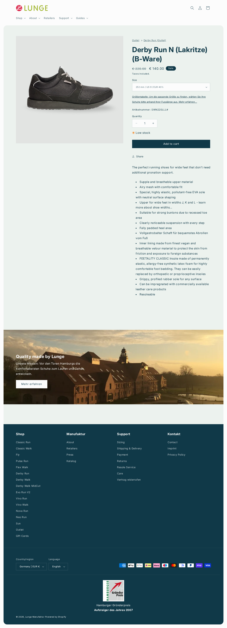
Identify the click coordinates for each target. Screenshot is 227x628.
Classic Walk (24, 448)
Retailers (72, 448)
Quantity (137, 116)
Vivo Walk (22, 504)
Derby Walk (23, 479)
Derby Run (22, 473)
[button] (20, 18)
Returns (122, 460)
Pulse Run (22, 460)
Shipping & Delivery (129, 448)
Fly (18, 454)
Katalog (71, 460)
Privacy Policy (176, 454)
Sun (18, 523)
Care (120, 473)
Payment (122, 454)
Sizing (121, 442)
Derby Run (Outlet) (155, 40)
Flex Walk (22, 467)
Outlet (135, 40)
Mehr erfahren (31, 384)
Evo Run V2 (23, 492)
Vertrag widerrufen (129, 479)
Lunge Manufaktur (35, 617)
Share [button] (139, 156)
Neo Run (21, 517)
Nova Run (22, 510)
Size (134, 80)
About (70, 442)
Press (70, 454)
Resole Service (126, 467)
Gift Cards (22, 535)
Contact (173, 442)
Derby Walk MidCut (28, 485)
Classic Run (23, 442)
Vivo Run (21, 498)
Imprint (172, 448)
